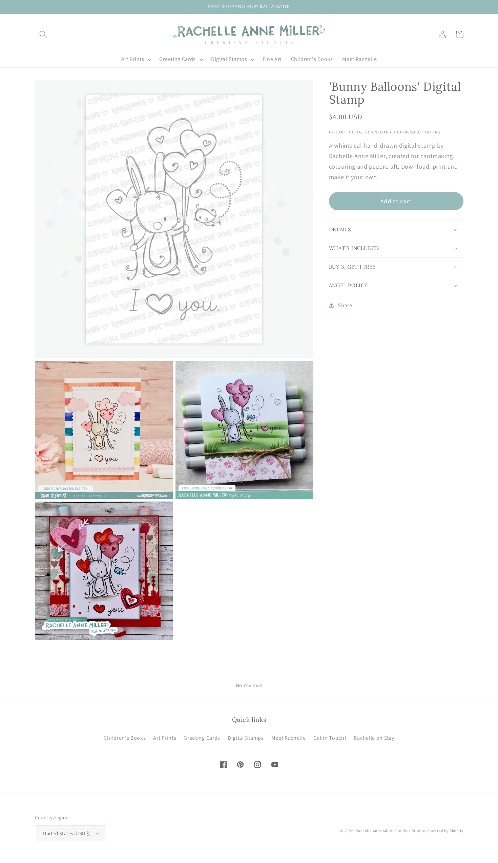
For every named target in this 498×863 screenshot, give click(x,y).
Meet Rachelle (288, 737)
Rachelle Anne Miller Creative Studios (391, 830)
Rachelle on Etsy (374, 737)
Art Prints (164, 737)
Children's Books (125, 737)
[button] (43, 34)
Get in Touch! (330, 737)
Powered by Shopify (445, 830)
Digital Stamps (246, 737)
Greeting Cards (202, 737)
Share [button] (345, 305)
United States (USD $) (67, 833)
